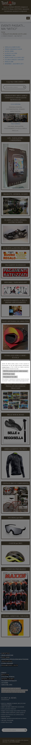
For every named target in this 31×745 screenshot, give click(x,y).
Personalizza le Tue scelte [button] (10, 376)
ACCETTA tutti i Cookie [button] (8, 374)
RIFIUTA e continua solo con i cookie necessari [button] (15, 371)
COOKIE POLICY (6, 367)
